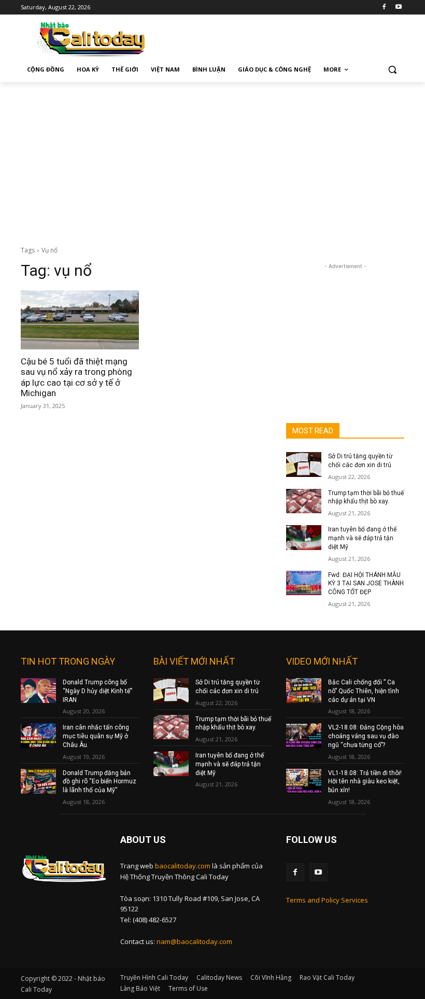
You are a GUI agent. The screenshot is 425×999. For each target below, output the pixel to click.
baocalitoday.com (182, 865)
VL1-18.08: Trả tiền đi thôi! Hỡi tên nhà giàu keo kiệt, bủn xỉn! (365, 781)
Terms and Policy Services (327, 900)
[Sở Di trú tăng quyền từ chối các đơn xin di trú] (303, 464)
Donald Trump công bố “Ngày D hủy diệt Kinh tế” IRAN (97, 691)
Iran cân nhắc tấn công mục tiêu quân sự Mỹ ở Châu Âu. (96, 736)
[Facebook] (384, 7)
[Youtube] (398, 7)
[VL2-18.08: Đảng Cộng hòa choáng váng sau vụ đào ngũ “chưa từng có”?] (303, 735)
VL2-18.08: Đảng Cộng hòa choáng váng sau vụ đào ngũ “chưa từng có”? (366, 736)
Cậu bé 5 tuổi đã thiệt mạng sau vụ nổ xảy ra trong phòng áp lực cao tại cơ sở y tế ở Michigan (76, 377)
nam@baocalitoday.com (194, 941)
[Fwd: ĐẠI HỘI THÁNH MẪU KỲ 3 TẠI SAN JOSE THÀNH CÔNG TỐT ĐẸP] (303, 583)
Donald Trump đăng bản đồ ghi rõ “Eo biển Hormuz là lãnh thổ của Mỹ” (99, 781)
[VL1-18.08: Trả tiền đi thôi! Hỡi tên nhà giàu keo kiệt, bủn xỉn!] (303, 781)
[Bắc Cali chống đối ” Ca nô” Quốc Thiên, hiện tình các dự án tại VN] (303, 690)
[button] (392, 70)
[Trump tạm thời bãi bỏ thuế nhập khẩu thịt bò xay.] (303, 501)
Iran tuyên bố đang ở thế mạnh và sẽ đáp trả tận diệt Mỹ (362, 538)
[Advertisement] (212, 159)
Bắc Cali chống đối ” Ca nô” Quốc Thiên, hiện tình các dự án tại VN (363, 691)
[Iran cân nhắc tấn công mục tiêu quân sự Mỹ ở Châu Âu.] (38, 735)
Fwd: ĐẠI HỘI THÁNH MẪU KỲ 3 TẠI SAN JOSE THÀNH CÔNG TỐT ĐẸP (366, 583)
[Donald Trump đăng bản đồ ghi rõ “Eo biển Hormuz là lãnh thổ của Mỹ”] (38, 781)
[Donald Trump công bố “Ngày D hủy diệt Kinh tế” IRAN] (38, 690)
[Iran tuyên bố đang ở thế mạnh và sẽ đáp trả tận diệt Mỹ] (303, 537)
